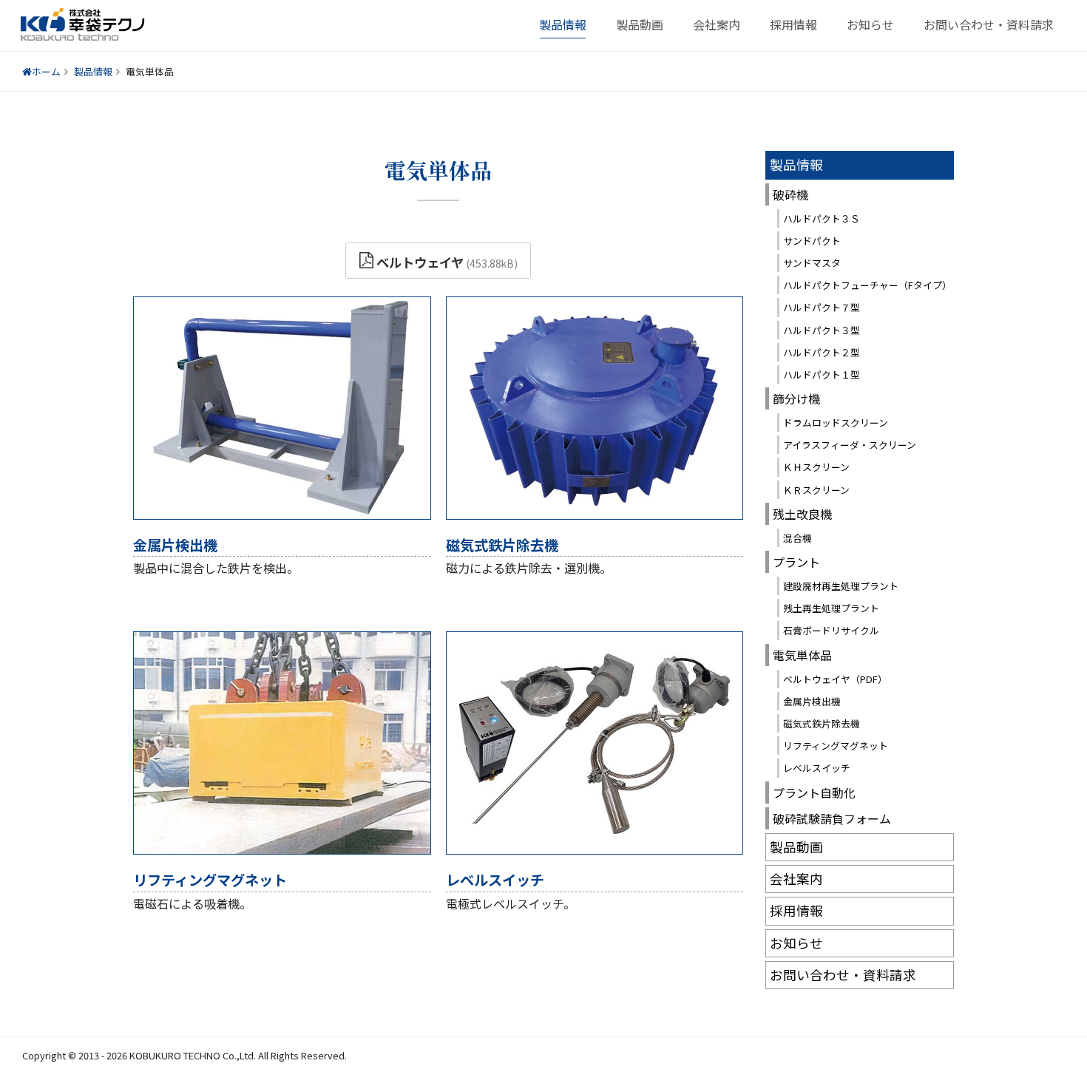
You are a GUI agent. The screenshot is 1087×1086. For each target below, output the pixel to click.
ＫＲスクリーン (816, 490)
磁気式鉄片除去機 (502, 544)
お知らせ (870, 24)
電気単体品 (802, 655)
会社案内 (716, 24)
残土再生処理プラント (831, 608)
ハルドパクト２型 (821, 352)
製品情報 (562, 24)
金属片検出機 (175, 544)
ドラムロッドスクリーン (835, 422)
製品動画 (639, 24)
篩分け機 (796, 398)
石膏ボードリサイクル (831, 630)
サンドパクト (812, 241)
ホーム (46, 71)
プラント (796, 562)
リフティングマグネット (210, 879)
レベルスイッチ (495, 879)
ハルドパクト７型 (821, 307)
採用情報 (793, 24)
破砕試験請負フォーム (832, 818)
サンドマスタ (812, 263)
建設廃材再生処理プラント (840, 586)
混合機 (797, 538)
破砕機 (790, 194)
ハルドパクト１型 (821, 374)
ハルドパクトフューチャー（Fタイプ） (867, 285)
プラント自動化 (814, 792)
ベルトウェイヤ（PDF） (835, 679)
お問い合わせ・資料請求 (989, 24)
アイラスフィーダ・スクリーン (849, 445)
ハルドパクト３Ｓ (821, 218)
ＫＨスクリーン (816, 467)
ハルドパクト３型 (821, 330)
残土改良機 (802, 514)
